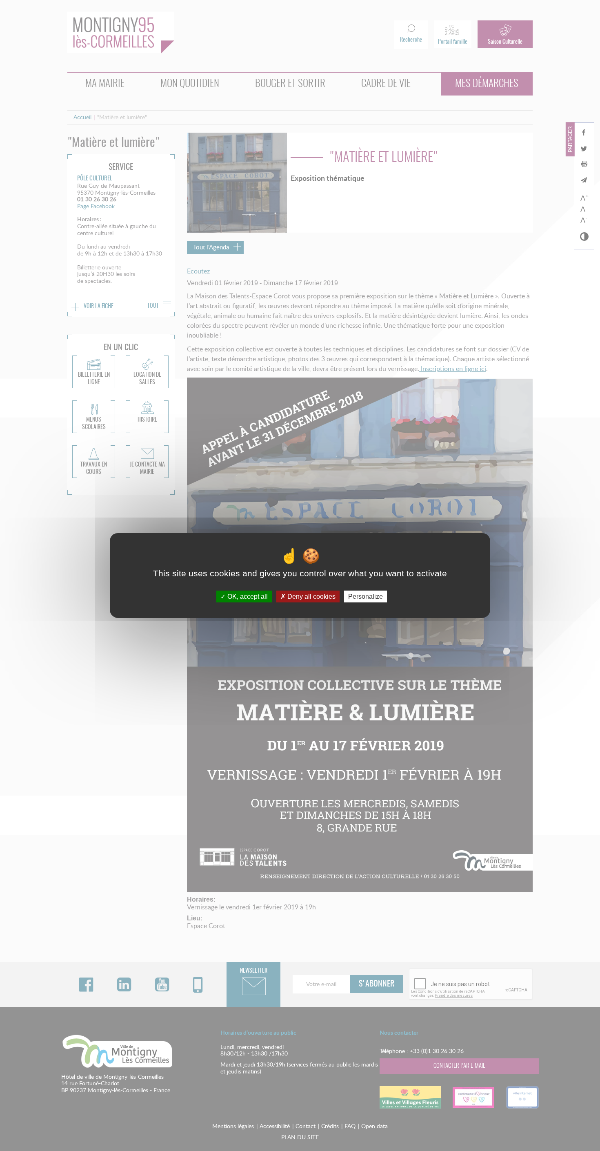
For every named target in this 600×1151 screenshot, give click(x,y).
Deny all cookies (311, 596)
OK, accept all (247, 596)
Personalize (365, 596)
